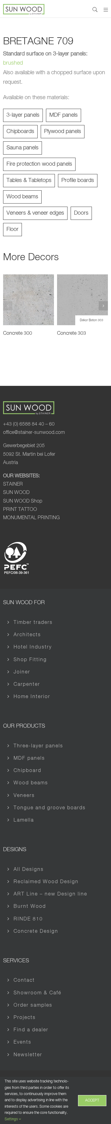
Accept (92, 1100)
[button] (7, 305)
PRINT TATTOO (20, 509)
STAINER (13, 484)
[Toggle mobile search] (94, 9)
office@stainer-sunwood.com (34, 432)
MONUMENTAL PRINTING (31, 518)
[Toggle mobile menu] (106, 9)
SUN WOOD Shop (22, 501)
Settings (12, 1119)
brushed (13, 63)
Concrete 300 (17, 333)
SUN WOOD (16, 492)
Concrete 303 (71, 333)
